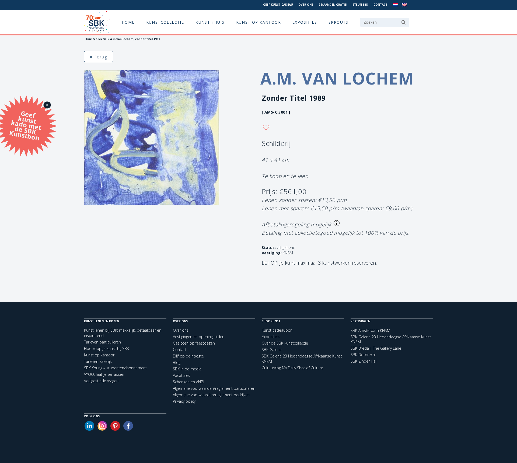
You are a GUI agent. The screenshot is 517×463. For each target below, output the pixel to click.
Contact (380, 4)
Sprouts (338, 22)
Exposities (304, 22)
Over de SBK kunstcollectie (285, 343)
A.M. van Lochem (337, 78)
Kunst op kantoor (258, 22)
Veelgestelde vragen (101, 380)
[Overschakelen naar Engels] (404, 5)
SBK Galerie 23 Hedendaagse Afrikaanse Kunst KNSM (391, 339)
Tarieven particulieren (102, 342)
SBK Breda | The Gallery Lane (376, 348)
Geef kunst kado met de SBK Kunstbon (25, 125)
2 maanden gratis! (333, 4)
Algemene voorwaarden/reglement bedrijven (211, 394)
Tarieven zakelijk (98, 361)
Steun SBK (360, 4)
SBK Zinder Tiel (363, 361)
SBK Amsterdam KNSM (370, 330)
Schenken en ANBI (188, 381)
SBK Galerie (272, 349)
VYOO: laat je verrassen (104, 374)
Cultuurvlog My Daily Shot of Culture (292, 367)
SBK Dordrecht (363, 354)
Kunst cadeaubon (277, 330)
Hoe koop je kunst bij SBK (106, 348)
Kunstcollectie (165, 22)
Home (128, 22)
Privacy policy (184, 401)
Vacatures (181, 375)
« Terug (98, 56)
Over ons (305, 4)
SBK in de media (187, 368)
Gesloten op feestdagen (194, 343)
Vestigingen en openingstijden (198, 336)
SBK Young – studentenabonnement (115, 367)
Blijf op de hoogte (188, 356)
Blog (176, 362)
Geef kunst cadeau (278, 4)
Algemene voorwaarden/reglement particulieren (214, 388)
